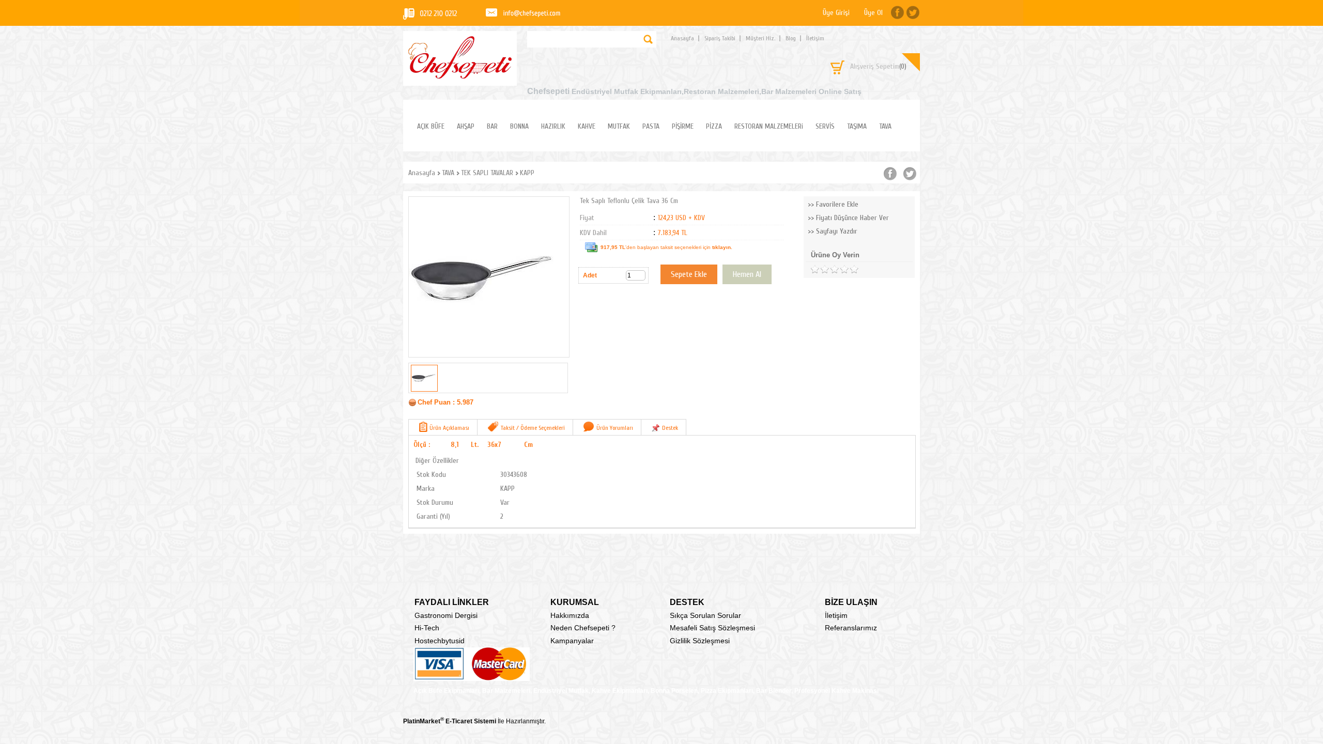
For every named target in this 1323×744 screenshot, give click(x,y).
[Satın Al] (747, 274)
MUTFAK (619, 126)
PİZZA (714, 126)
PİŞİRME (683, 126)
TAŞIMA (857, 126)
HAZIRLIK (553, 126)
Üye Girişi (836, 12)
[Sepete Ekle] (688, 274)
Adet (590, 275)
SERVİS (825, 126)
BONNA (519, 126)
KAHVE (586, 126)
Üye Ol (873, 12)
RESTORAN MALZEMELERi (768, 126)
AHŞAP (465, 126)
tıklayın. (722, 247)
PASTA (650, 126)
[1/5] (815, 269)
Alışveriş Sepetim (878, 66)
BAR (492, 126)
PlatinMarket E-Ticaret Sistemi (449, 721)
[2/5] (819, 269)
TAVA (885, 126)
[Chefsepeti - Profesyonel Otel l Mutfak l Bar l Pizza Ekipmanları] (460, 75)
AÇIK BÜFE (430, 126)
